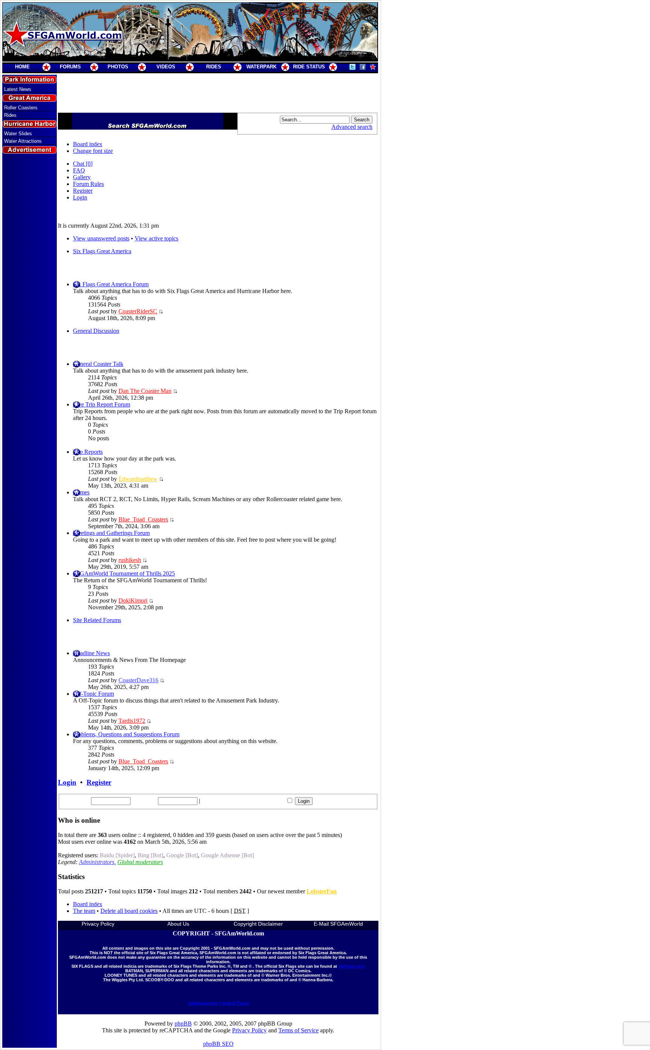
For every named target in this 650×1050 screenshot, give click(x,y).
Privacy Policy (98, 924)
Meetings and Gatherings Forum (111, 533)
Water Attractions (23, 141)
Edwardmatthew (138, 479)
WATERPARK (261, 66)
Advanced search (351, 127)
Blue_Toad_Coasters (143, 519)
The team (84, 911)
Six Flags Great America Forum (111, 284)
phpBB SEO (218, 1044)
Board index (87, 144)
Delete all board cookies (129, 911)
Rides (10, 115)
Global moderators (140, 862)
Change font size (93, 151)
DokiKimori (132, 600)
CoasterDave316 (138, 680)
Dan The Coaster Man (145, 391)
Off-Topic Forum (93, 693)
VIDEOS (165, 66)
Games (81, 492)
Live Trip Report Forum (101, 404)
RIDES (213, 66)
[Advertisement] (29, 290)
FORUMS (70, 66)
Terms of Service (298, 1030)
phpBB (183, 1023)
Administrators (96, 862)
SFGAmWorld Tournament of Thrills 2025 (124, 573)
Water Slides (18, 133)
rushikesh (129, 560)
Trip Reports (88, 452)
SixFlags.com (351, 966)
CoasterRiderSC (137, 311)
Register (83, 190)
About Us (178, 924)
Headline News (91, 653)
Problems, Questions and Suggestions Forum (126, 734)
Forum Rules (88, 184)
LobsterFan (322, 891)
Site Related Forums (97, 620)
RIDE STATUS (309, 66)
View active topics (156, 238)
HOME (22, 66)
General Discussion (96, 331)
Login (80, 197)
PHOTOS (118, 66)
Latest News (17, 89)
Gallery (82, 177)
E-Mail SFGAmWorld (338, 924)
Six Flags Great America (102, 251)
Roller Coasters (21, 107)
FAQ (79, 170)
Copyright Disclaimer (258, 924)
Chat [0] (83, 163)
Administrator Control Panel (218, 1003)
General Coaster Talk (98, 364)
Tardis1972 (131, 721)
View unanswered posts (101, 238)
